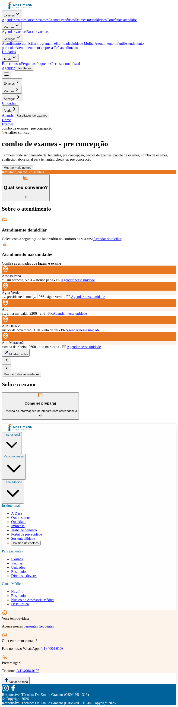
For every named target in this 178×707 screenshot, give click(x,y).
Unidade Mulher (82, 43)
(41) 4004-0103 (52, 648)
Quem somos (20, 518)
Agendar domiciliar (107, 239)
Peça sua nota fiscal (65, 64)
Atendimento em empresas (35, 48)
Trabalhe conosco (24, 530)
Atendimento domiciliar (19, 43)
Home (6, 120)
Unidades (9, 52)
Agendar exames (14, 20)
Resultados (24, 68)
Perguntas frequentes (36, 64)
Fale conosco (11, 64)
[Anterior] (6, 360)
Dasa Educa (20, 604)
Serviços (10, 39)
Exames (9, 15)
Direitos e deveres (24, 576)
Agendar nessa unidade (78, 280)
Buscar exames (37, 20)
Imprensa (18, 526)
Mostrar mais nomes (17, 167)
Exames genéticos (61, 20)
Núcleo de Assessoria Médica (32, 600)
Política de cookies (26, 543)
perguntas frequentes (39, 626)
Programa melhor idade (53, 43)
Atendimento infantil (110, 43)
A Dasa (16, 513)
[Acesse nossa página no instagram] (5, 690)
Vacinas (9, 27)
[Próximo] (6, 368)
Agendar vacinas (14, 32)
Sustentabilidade (23, 538)
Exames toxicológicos (91, 20)
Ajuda (7, 59)
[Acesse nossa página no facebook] (13, 690)
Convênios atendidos (122, 20)
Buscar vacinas (37, 32)
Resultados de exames (31, 115)
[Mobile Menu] (6, 74)
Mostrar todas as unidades (21, 374)
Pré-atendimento (66, 48)
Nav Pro (17, 591)
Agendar (8, 68)
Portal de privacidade (26, 534)
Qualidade (18, 522)
